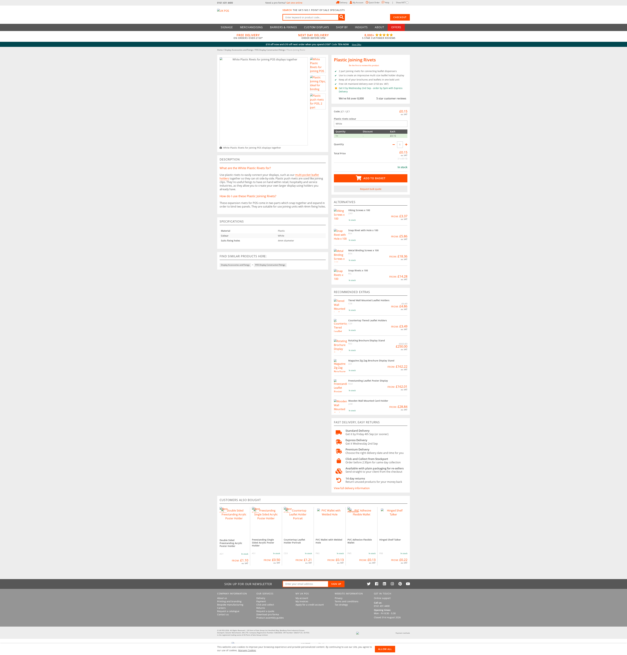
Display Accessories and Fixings (239, 49)
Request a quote (265, 611)
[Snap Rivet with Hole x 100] (340, 235)
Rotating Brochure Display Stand (366, 340)
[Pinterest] (400, 584)
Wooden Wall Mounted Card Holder (368, 400)
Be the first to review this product (364, 65)
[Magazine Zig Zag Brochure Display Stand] (340, 365)
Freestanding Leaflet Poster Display (368, 380)
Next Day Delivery (313, 36)
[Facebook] (376, 584)
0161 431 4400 (225, 3)
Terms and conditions (346, 601)
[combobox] (313, 17)
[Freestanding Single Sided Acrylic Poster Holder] (266, 521)
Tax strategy (341, 604)
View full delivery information (352, 488)
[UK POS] (248, 15)
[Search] (341, 17)
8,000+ (378, 36)
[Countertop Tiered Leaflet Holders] (340, 325)
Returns (260, 608)
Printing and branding (229, 601)
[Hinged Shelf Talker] (393, 521)
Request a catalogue (228, 611)
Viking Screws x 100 (359, 210)
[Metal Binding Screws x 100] (340, 255)
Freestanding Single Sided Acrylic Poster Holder (263, 542)
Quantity (339, 144)
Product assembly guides (270, 617)
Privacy (338, 598)
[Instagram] (392, 584)
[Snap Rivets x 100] (340, 275)
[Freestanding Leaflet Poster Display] (340, 385)
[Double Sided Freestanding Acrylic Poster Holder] (234, 521)
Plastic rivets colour (345, 118)
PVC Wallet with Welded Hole (329, 541)
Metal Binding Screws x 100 (363, 250)
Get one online (294, 2)
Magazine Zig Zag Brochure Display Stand (371, 360)
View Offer (356, 44)
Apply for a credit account (310, 604)
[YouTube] (408, 584)
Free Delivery (248, 36)
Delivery (260, 598)
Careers (221, 608)
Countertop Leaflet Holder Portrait (294, 541)
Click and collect (265, 604)
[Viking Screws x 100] (340, 215)
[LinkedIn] (384, 584)
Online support (382, 598)
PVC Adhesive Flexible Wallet (359, 541)
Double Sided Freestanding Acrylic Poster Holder (231, 543)
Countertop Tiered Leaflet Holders (367, 320)
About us (222, 598)
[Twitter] (369, 584)
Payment (261, 601)
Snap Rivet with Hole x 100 (363, 230)
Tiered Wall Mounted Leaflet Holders (368, 300)
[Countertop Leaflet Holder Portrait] (298, 521)
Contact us (223, 614)
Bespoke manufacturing (230, 604)
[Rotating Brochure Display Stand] (340, 345)
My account (302, 598)
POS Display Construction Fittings (270, 49)
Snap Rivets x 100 (358, 270)
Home (220, 49)
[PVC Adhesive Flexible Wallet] (361, 521)
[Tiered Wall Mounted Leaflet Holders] (340, 305)
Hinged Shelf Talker (390, 539)
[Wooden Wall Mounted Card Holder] (340, 405)
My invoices (302, 601)
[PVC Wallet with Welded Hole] (330, 521)
